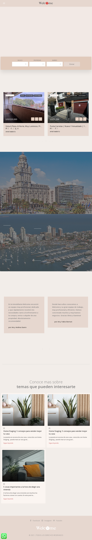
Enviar (71, 64)
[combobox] (20, 64)
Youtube (59, 521)
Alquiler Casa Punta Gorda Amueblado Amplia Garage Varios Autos (34, 126)
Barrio (54, 60)
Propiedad (37, 60)
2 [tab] (43, 141)
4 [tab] (49, 141)
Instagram (48, 521)
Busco (20, 60)
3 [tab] (46, 141)
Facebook (36, 521)
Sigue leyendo (8, 443)
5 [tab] (53, 141)
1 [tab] (39, 141)
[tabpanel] (24, 114)
